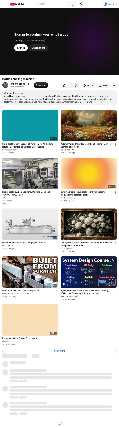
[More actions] (114, 85)
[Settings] (97, 4)
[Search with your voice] (81, 4)
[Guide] (5, 4)
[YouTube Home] (17, 4)
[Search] (71, 4)
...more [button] (88, 102)
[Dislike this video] (75, 85)
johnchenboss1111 (20, 83)
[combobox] (52, 4)
